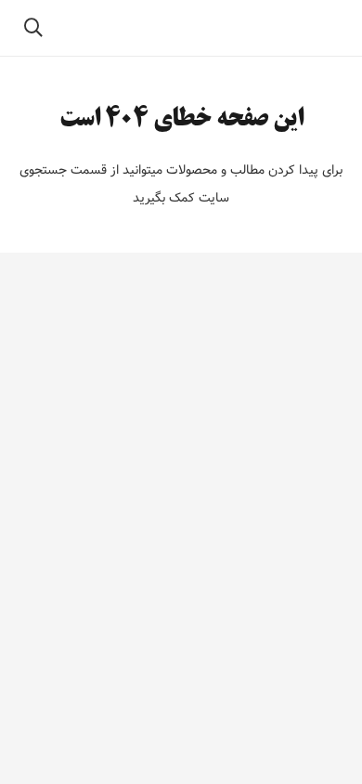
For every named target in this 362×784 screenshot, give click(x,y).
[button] (33, 28)
